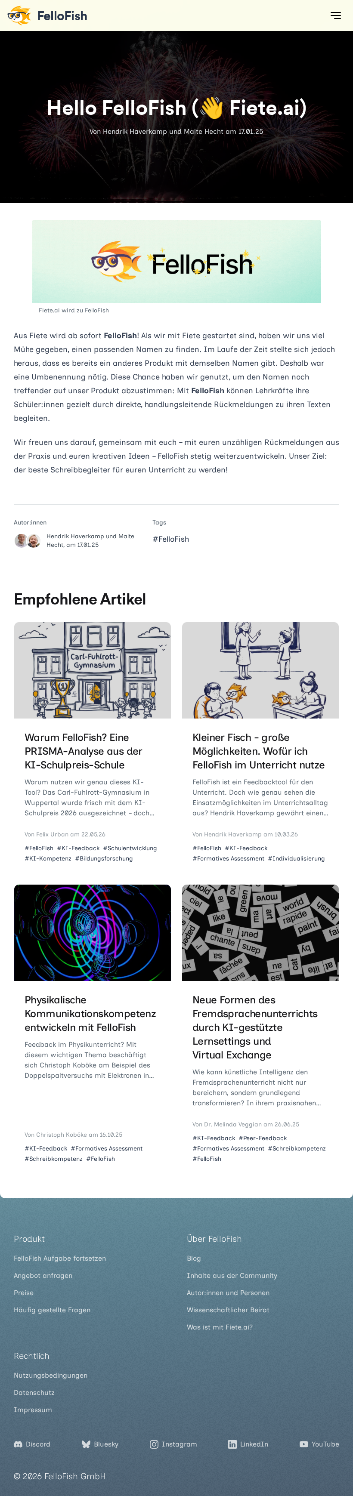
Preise (24, 1293)
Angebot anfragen (43, 1275)
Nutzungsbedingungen (50, 1375)
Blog (194, 1258)
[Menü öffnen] (335, 15)
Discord (38, 1444)
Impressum (33, 1410)
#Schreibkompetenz (54, 1159)
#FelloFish (170, 539)
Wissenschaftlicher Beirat (228, 1310)
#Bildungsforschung (104, 858)
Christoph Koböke (61, 1134)
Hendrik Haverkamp (135, 131)
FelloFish (97, 310)
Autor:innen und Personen (228, 1293)
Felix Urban (52, 834)
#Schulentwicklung (130, 848)
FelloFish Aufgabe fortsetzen (60, 1258)
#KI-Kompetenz (48, 858)
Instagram (179, 1444)
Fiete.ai (49, 310)
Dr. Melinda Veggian (233, 1124)
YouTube (325, 1444)
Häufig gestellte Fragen (52, 1310)
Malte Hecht (203, 131)
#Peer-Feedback (262, 1138)
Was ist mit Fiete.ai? (220, 1327)
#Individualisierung (296, 858)
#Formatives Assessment (228, 858)
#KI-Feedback (78, 848)
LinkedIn (254, 1444)
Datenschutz (34, 1392)
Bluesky (106, 1444)
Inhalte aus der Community (232, 1275)
